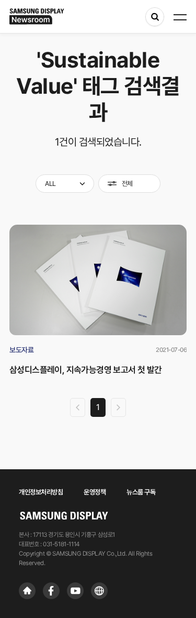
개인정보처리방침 (41, 492)
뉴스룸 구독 (140, 492)
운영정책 (95, 492)
